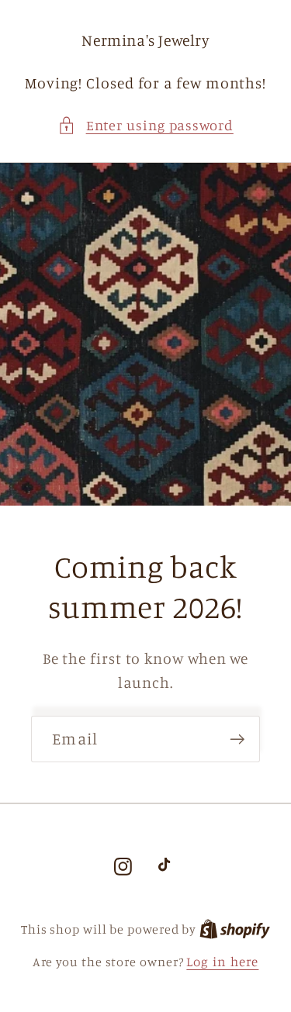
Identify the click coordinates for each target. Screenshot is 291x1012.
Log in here (222, 961)
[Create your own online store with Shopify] (234, 928)
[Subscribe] (237, 739)
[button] (145, 125)
